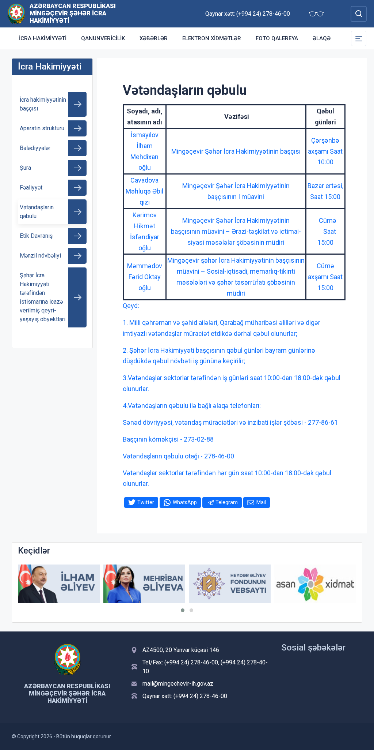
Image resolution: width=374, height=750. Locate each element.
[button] (182, 610)
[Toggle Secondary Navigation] (359, 38)
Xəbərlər (154, 38)
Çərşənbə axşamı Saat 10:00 (325, 151)
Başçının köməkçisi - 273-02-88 (168, 439)
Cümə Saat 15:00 (325, 231)
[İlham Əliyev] (59, 584)
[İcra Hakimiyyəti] (16, 13)
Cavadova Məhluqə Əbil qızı (144, 191)
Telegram (226, 502)
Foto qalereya (277, 38)
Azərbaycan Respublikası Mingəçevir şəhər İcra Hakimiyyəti (73, 13)
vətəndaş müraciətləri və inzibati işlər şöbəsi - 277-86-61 (256, 422)
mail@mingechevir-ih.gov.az (177, 683)
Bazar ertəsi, (325, 186)
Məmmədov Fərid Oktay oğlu (144, 277)
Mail (261, 502)
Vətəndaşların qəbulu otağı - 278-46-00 (178, 456)
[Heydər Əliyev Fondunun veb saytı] (230, 584)
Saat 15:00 (325, 196)
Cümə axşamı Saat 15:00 (325, 277)
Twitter (145, 502)
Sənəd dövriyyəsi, (149, 422)
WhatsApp (185, 502)
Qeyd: (131, 306)
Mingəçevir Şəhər (208, 186)
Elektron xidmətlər (211, 38)
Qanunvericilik (103, 38)
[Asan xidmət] (315, 584)
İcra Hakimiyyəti (42, 38)
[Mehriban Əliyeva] (144, 584)
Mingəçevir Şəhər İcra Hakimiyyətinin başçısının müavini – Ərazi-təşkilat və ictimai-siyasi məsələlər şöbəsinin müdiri (236, 231)
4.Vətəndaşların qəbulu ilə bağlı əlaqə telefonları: (192, 405)
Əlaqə (322, 38)
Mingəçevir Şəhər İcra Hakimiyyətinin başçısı (236, 151)
